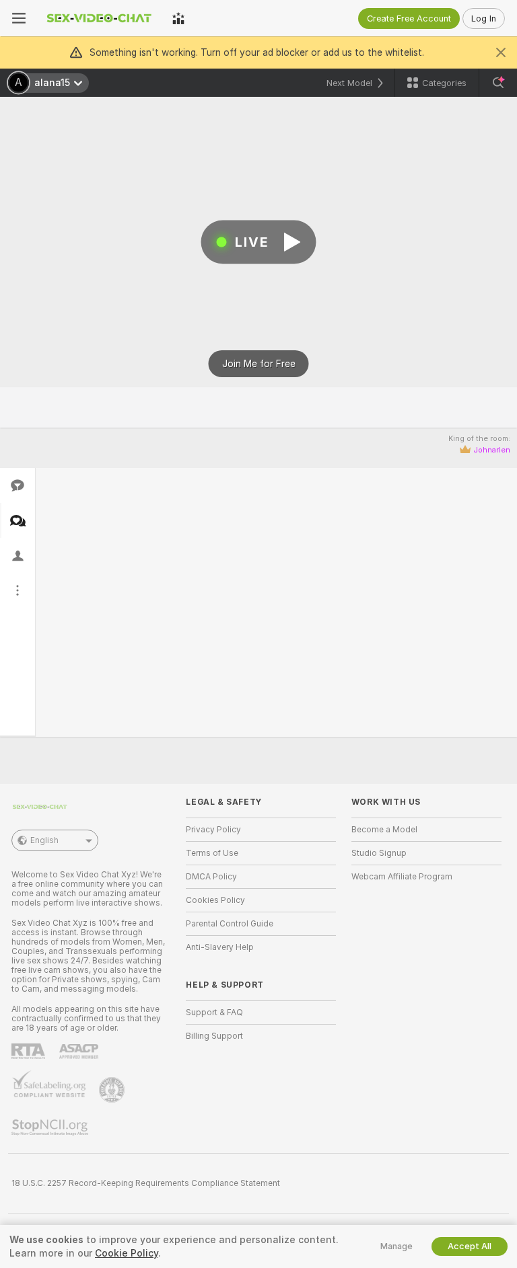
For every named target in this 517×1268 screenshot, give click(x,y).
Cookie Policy (126, 1253)
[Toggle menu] (19, 18)
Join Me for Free (259, 363)
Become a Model (384, 829)
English (44, 840)
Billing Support (214, 1036)
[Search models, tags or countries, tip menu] (498, 83)
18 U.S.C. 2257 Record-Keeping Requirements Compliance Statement (145, 1183)
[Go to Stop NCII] (51, 1127)
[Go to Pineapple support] (113, 1090)
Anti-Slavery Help (220, 947)
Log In (483, 18)
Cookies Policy (215, 900)
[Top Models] (178, 18)
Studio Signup (379, 853)
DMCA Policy (211, 876)
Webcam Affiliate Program (401, 876)
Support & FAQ (214, 1012)
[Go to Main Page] (99, 18)
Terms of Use (212, 853)
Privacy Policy (213, 829)
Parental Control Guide (229, 923)
